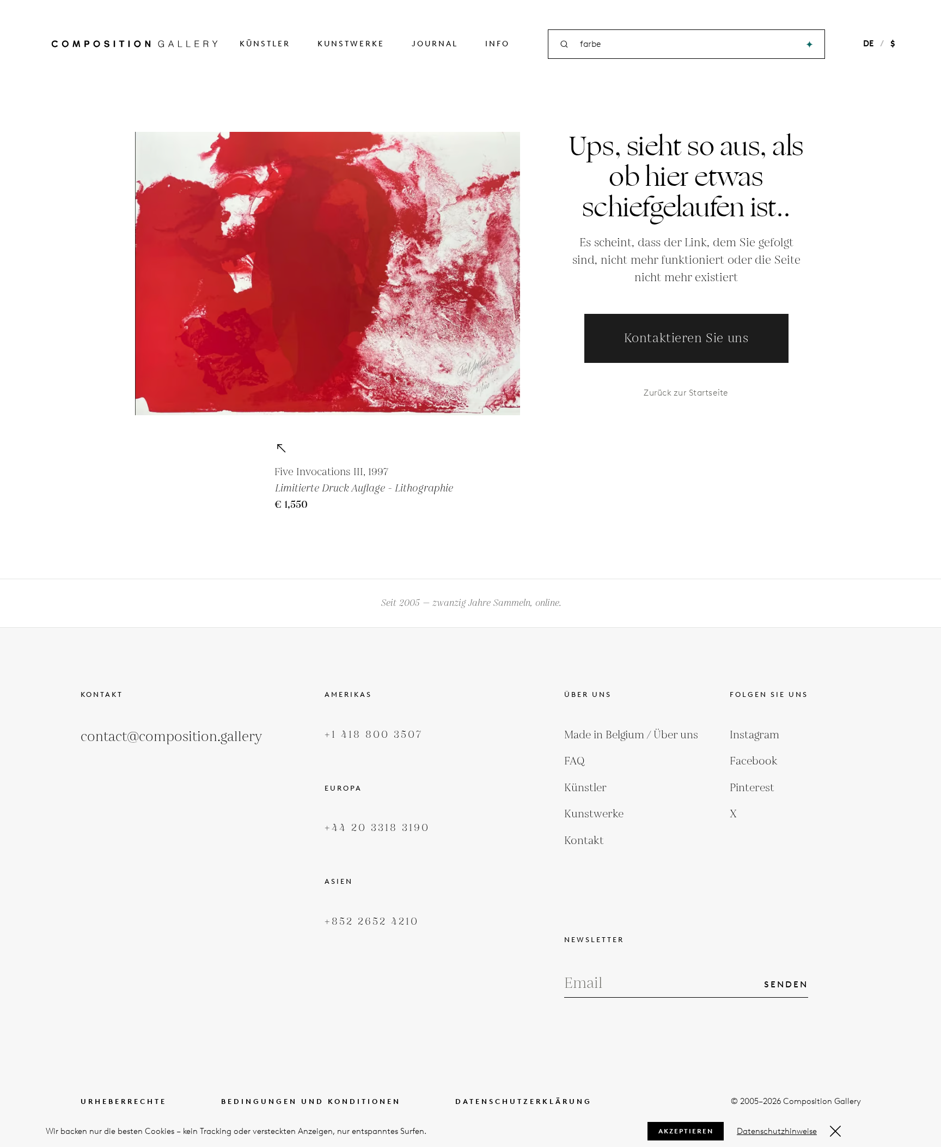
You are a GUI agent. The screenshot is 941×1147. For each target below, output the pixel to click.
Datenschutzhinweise (777, 1131)
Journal (435, 43)
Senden (786, 984)
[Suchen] (809, 44)
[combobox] (687, 44)
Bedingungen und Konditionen (311, 1101)
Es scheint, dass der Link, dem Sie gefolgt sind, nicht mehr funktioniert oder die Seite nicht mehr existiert (686, 260)
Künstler (265, 43)
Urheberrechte (124, 1101)
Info (497, 43)
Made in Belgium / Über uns (631, 735)
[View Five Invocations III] (281, 447)
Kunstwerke (350, 43)
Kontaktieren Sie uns (686, 339)
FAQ (574, 761)
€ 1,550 (291, 504)
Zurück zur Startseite (686, 392)
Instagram (754, 735)
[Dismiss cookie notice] (835, 1131)
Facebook (754, 761)
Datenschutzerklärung (523, 1101)
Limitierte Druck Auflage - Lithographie (363, 488)
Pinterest (752, 788)
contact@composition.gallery (171, 737)
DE (868, 43)
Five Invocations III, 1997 (331, 472)
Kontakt (584, 840)
